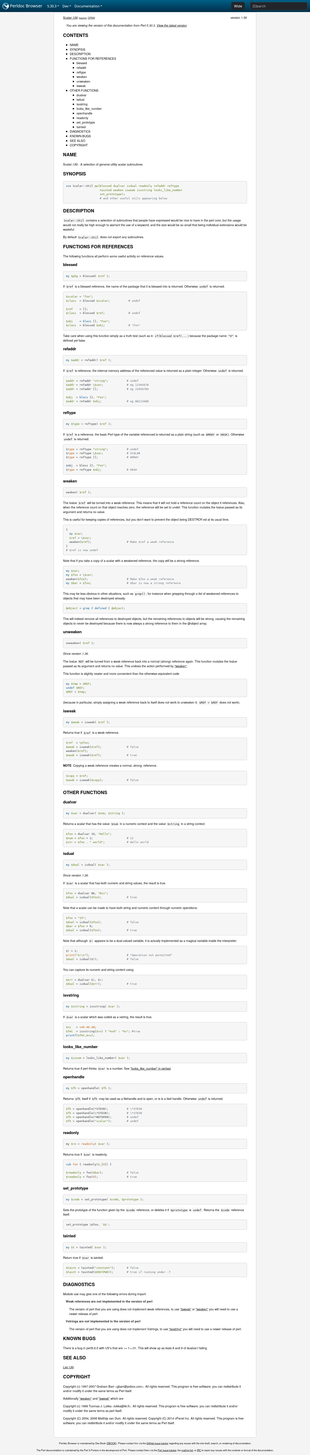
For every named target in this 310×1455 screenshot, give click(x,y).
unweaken (83, 81)
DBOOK (111, 1443)
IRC (199, 1450)
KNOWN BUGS (80, 136)
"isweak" (185, 1309)
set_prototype (86, 122)
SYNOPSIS (77, 49)
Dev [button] (65, 6)
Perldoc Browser (25, 6)
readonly (82, 117)
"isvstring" (175, 1329)
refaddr (81, 67)
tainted (81, 127)
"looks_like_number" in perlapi (150, 1068)
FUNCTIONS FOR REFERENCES (93, 58)
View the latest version (172, 25)
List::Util (68, 1367)
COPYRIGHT (79, 145)
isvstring (82, 104)
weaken (82, 76)
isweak (81, 85)
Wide (238, 6)
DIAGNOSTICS (80, 131)
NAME (74, 44)
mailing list (187, 1450)
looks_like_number (89, 108)
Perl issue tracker (167, 1450)
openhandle (84, 113)
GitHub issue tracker (157, 1443)
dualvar (81, 95)
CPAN (91, 17)
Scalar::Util (70, 17)
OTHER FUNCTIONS (84, 90)
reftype (81, 72)
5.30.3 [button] (52, 6)
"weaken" (180, 666)
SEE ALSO (77, 140)
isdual (80, 99)
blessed (82, 63)
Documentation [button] (87, 6)
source (82, 17)
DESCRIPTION (80, 54)
